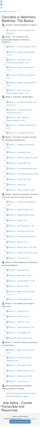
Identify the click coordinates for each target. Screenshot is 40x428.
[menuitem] (1, 5)
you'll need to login (29, 418)
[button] (1, 2)
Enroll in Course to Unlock (20, 421)
